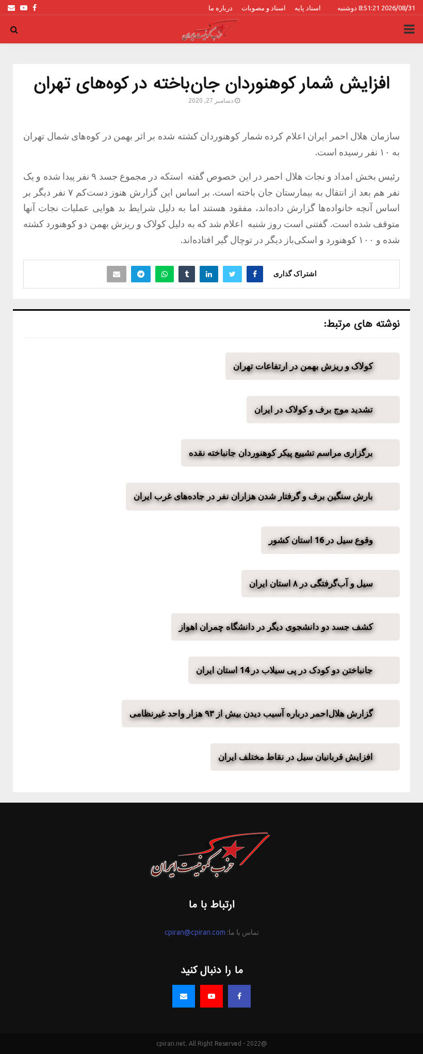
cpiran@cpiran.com (195, 932)
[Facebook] (239, 996)
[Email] (183, 996)
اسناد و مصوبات (263, 7)
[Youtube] (211, 996)
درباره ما (220, 7)
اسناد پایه (308, 7)
